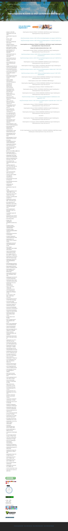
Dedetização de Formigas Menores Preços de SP (11, 416)
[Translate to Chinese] (6, 482)
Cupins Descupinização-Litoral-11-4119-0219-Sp (11, 327)
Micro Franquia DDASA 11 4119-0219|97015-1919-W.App (11, 321)
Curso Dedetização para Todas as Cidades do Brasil (11, 367)
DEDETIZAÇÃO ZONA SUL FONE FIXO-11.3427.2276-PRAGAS (11, 59)
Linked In (11, 507)
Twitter (8, 507)
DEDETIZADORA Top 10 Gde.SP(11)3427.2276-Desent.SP (10, 121)
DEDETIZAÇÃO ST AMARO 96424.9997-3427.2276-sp (11, 48)
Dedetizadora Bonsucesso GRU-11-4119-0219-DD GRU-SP (11, 337)
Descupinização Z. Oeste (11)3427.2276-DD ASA (11, 131)
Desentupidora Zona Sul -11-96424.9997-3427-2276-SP (11, 106)
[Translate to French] (10, 481)
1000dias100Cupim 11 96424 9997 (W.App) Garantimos (11, 216)
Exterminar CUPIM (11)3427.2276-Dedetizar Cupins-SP (11, 98)
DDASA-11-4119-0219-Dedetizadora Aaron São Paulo (17, 4)
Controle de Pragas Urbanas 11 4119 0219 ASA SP (11, 302)
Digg (14, 507)
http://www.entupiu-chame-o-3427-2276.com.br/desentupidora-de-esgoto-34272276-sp (41, 38)
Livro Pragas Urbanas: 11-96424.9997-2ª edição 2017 (11, 254)
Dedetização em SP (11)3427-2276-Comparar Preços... (11, 240)
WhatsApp (13, 508)
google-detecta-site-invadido (10, 317)
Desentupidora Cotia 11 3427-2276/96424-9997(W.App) (10, 270)
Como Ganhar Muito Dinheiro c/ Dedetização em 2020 (11, 381)
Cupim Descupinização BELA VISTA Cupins (10, 172)
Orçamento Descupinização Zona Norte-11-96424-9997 (10, 426)
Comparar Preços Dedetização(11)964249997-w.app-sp (11, 230)
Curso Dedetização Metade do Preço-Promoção (11, 413)
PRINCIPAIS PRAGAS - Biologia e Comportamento (11, 45)
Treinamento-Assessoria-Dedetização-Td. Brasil (11, 399)
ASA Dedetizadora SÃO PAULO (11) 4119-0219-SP (11, 113)
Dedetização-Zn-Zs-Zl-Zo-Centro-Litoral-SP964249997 (11, 422)
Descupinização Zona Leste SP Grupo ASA (11, 179)
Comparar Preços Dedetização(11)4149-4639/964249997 (10, 226)
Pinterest (9, 507)
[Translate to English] (6, 481)
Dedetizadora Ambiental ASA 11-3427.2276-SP (11, 145)
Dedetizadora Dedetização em (11, 433)
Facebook (6, 507)
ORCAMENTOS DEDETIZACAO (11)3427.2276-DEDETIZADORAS (9, 85)
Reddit (16, 507)
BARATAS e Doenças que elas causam (11, 42)
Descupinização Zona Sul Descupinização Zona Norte (11, 349)
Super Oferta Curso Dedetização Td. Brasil (10, 384)
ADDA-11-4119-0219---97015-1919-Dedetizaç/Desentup (10, 288)
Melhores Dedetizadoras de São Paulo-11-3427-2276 (11, 159)
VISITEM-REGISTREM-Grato (11, 468)
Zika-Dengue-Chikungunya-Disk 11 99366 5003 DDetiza (11, 248)
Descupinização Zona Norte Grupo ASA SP (11, 182)
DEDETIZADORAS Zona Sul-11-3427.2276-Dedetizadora (11, 69)
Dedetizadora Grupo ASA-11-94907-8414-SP (11, 455)
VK (11, 508)
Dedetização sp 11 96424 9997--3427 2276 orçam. (11, 200)
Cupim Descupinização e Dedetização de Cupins (11, 252)
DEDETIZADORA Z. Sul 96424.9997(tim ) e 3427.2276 (10, 51)
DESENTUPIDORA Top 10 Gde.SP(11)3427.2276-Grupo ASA (11, 117)
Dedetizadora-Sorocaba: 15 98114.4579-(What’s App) (11, 257)
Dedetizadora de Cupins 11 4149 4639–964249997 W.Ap (11, 206)
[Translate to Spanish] (8, 481)
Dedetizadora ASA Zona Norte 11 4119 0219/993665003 (11, 284)
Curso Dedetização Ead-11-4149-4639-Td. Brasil (11, 378)
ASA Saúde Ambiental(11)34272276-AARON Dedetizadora (11, 141)
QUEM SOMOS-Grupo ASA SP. (11, 36)
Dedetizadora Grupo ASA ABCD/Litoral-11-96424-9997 (11, 451)
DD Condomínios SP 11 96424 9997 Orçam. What (11, 203)
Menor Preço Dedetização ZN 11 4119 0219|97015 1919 (11, 324)
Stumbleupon (6, 508)
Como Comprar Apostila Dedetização (11, 463)
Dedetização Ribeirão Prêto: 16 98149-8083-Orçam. (10, 314)
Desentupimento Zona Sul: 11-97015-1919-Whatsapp (11, 299)
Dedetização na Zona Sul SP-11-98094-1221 (11, 466)
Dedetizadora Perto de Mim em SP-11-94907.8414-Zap (11, 352)
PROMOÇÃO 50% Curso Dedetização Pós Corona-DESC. (11, 392)
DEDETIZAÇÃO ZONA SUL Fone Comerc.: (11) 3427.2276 (11, 55)
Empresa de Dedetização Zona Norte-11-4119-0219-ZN (11, 308)
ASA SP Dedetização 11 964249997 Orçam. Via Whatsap (10, 210)
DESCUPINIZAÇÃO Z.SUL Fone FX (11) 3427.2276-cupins (11, 63)
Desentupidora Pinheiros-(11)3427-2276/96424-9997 (11, 267)
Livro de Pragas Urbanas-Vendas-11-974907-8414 (11, 435)
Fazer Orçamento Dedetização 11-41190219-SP (11, 357)
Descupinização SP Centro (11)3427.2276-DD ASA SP (11, 138)
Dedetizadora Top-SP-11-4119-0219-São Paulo (11, 340)
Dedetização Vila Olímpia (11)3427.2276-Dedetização (11, 156)
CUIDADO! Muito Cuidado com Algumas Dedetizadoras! (11, 176)
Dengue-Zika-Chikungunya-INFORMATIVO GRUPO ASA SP (11, 222)
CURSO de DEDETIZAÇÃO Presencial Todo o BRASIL (11, 364)
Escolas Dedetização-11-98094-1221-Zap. (11, 430)
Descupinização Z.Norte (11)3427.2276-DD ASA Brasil (11, 134)
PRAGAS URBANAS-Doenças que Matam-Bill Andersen (11, 333)
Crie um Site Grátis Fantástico (30, 0)
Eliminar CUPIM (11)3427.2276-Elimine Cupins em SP (10, 94)
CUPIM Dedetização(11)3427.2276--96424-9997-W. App (11, 191)
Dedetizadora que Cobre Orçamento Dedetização (11, 408)
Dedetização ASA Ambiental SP (9, 185)
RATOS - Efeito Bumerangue (9, 39)
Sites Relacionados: (10, 218)
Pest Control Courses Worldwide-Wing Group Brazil (11, 374)
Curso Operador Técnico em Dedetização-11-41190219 (11, 370)
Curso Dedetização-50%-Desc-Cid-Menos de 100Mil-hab (11, 361)
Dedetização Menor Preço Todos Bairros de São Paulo (11, 280)
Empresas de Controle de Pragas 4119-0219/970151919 (11, 310)
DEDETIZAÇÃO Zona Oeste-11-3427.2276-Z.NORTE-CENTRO (11, 73)
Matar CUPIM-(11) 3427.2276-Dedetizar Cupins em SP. (10, 102)
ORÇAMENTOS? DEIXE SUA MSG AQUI (11, 470)
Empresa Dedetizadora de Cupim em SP (11, 411)
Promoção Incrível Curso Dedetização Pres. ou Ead (11, 419)
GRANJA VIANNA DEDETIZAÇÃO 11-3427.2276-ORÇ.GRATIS (11, 81)
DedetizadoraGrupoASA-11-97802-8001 (11, 448)
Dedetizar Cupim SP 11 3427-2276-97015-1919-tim (11, 165)
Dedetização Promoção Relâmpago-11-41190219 (11, 346)
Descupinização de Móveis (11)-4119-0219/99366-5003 (11, 264)
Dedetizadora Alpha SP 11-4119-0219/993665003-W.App (11, 260)
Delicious (8, 508)
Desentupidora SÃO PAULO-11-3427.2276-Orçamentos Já (10, 110)
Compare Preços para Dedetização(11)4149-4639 (11, 237)
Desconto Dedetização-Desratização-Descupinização (11, 442)
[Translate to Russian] (15, 481)
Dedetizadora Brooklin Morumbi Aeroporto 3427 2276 (11, 169)
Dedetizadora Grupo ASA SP (11, 187)
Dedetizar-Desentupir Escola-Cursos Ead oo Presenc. (10, 396)
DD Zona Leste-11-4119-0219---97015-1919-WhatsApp (10, 296)
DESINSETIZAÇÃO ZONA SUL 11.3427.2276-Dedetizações (11, 67)
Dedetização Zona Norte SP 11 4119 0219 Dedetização (11, 278)
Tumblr (13, 507)
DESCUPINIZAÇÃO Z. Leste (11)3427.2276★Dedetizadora (12, 124)
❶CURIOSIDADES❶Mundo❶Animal (13, 151)
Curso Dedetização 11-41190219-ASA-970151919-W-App (11, 292)
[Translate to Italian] (13, 481)
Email (16, 508)
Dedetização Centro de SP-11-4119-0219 (11, 402)
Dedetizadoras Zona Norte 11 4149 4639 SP (11, 234)
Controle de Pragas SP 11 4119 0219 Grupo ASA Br (11, 305)
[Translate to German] (12, 481)
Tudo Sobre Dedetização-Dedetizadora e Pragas (11, 438)
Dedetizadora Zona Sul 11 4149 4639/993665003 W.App (11, 244)
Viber (14, 508)
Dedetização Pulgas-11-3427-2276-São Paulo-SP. (11, 153)
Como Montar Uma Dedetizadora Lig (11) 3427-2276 (11, 162)
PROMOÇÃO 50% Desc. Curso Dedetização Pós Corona (10, 388)
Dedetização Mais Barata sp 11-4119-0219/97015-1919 (11, 343)
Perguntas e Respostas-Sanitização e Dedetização (11, 405)
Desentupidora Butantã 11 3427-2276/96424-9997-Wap (11, 274)
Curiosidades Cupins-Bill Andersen (11, 213)
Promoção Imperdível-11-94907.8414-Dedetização (11, 354)
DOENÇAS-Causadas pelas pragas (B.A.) (11, 197)
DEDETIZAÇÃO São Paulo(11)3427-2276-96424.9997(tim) (10, 90)
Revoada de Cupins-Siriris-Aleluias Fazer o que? (11, 194)
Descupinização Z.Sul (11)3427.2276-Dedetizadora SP (10, 128)
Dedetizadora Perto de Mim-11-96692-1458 (10, 457)
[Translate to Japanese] (8, 482)
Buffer (9, 508)
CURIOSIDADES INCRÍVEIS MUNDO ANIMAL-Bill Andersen (11, 148)
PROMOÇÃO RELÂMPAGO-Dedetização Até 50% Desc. (11, 445)
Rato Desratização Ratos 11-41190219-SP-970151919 (11, 330)
